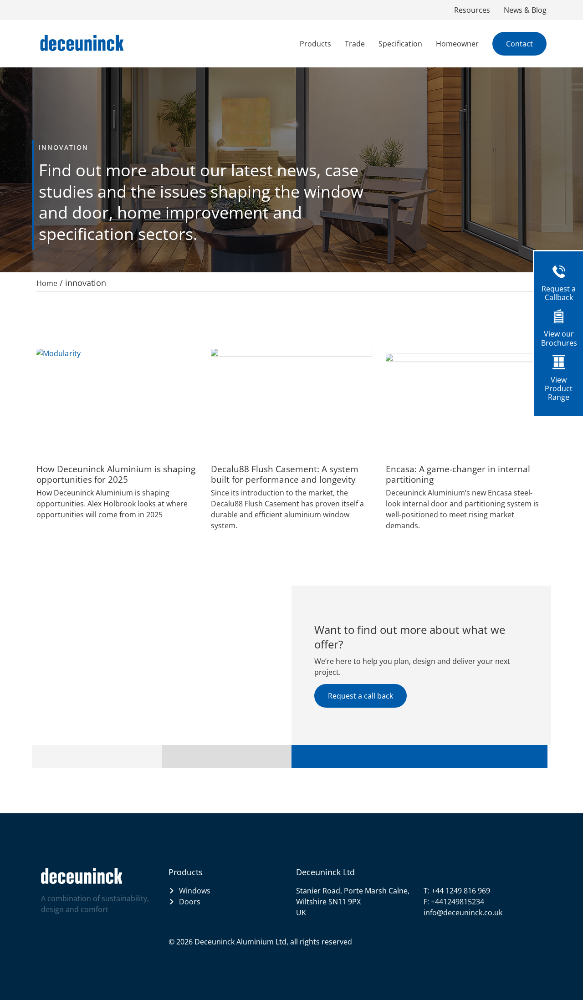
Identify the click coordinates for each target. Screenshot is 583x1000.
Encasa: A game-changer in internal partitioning (458, 474)
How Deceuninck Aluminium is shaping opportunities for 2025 (115, 474)
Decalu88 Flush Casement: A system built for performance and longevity (284, 474)
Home (46, 283)
